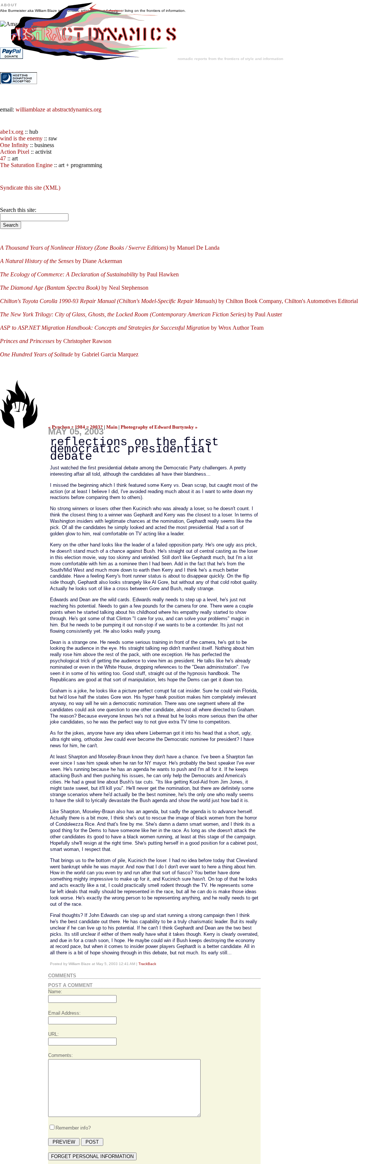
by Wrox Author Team (132, 328)
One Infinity (14, 145)
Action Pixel (14, 152)
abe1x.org (11, 132)
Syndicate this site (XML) (30, 187)
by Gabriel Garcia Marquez (69, 354)
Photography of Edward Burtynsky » (159, 427)
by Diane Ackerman (61, 261)
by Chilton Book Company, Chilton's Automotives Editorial (179, 301)
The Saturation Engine (26, 165)
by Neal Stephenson (74, 288)
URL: (53, 1034)
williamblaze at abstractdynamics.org (58, 109)
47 (3, 158)
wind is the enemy (21, 138)
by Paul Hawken (89, 274)
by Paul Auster (141, 314)
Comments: (60, 1055)
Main (111, 427)
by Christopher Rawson (55, 341)
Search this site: (18, 210)
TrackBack (147, 964)
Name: (55, 991)
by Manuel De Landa (109, 248)
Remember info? (73, 1128)
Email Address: (64, 1013)
